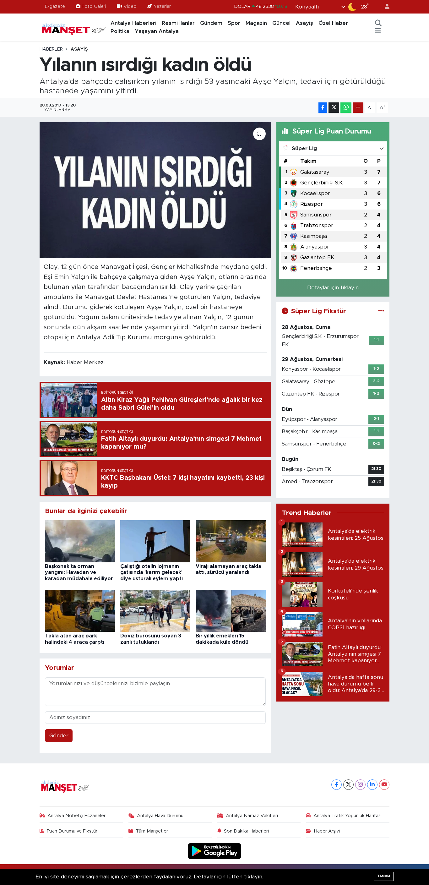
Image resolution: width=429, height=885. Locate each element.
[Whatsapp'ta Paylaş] (345, 107)
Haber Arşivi (327, 831)
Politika (120, 31)
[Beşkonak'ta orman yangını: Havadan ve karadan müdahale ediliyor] (80, 541)
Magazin (256, 23)
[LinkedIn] (372, 784)
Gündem (211, 23)
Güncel (281, 23)
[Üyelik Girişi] (384, 7)
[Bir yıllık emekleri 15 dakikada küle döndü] (231, 610)
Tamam (383, 876)
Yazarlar (162, 6)
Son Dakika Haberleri (246, 831)
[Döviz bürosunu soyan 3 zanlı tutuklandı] (155, 610)
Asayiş (304, 23)
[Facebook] (336, 784)
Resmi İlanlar (178, 23)
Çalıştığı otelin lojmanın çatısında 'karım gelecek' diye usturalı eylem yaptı (151, 572)
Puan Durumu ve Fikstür (72, 831)
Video (130, 6)
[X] (348, 784)
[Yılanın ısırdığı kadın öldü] (155, 190)
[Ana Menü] (378, 31)
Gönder (58, 735)
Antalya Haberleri (133, 23)
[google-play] (214, 850)
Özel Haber (333, 23)
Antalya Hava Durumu (160, 815)
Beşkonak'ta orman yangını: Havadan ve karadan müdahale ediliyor (79, 572)
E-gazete (55, 6)
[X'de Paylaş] (334, 107)
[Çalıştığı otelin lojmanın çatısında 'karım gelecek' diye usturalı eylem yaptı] (155, 541)
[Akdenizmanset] (74, 27)
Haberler (51, 49)
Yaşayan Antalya (157, 31)
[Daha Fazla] (358, 107)
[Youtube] (384, 784)
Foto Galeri (94, 6)
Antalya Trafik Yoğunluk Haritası (347, 815)
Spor (234, 23)
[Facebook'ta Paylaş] (322, 107)
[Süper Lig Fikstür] (381, 311)
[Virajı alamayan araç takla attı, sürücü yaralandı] (231, 541)
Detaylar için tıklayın (333, 287)
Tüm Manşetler (152, 831)
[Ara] (378, 23)
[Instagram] (360, 784)
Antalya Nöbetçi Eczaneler (76, 815)
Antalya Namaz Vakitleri (252, 815)
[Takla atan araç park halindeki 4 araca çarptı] (80, 610)
